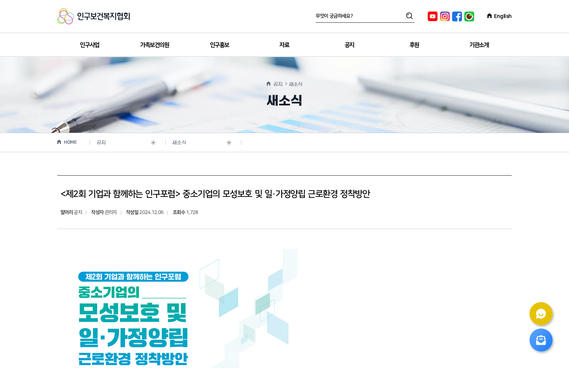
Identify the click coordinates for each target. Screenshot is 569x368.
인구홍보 (219, 45)
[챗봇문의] (541, 313)
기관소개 (479, 45)
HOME (70, 142)
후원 (414, 45)
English (503, 16)
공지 (349, 45)
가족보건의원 (154, 45)
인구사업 (89, 45)
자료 (284, 45)
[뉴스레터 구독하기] (541, 340)
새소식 (179, 142)
